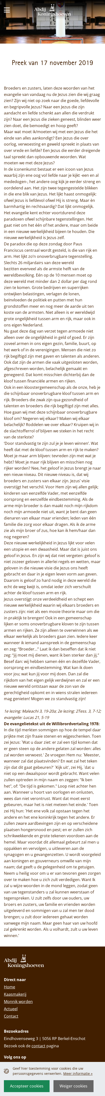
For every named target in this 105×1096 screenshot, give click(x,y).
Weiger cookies (73, 1086)
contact (38, 1046)
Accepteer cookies (26, 1086)
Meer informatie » (78, 1073)
